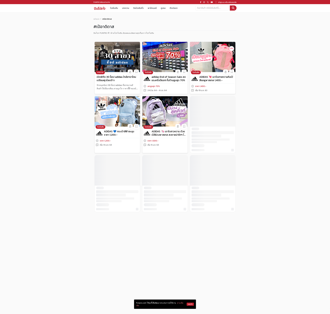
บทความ (125, 8)
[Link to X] (208, 2)
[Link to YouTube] (212, 2)
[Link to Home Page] (99, 8)
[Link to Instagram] (204, 2)
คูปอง (163, 8)
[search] (233, 8)
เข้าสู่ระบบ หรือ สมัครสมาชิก (227, 2)
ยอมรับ (190, 304)
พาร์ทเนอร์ (152, 8)
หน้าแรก (96, 19)
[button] (130, 72)
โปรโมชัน (114, 8)
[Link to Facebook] (200, 2)
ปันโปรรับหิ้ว (138, 8)
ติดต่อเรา (174, 8)
